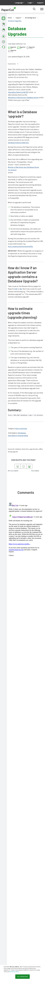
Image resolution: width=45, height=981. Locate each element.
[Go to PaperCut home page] (9, 9)
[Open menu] (41, 9)
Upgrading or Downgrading (18, 435)
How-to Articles (21, 428)
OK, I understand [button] (22, 976)
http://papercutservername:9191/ (20, 246)
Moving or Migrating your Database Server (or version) (23, 168)
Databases (22, 433)
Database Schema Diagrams (18, 142)
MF (16, 289)
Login (30, 3)
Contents (12, 64)
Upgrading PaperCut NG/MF (18, 92)
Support (40, 3)
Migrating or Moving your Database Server (23, 97)
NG (21, 289)
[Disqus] (25, 529)
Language (19, 3)
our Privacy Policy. (14, 971)
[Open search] (34, 9)
